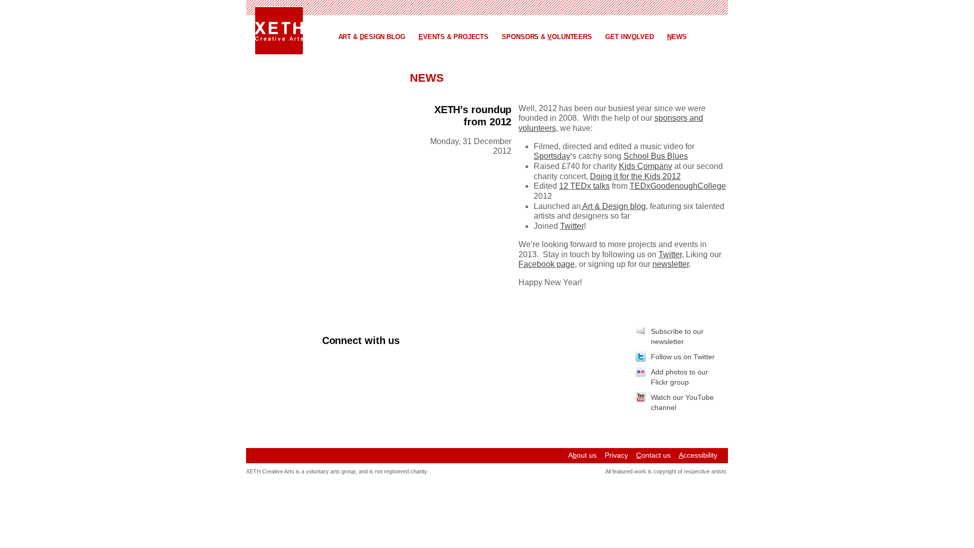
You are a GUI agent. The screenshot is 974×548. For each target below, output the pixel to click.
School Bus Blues (655, 156)
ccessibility (698, 455)
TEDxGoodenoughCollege (678, 186)
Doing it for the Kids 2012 (635, 176)
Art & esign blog (371, 37)
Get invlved (629, 37)
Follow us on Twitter (683, 357)
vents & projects (454, 37)
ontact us (653, 455)
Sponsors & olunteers (547, 37)
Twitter (572, 226)
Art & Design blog (613, 206)
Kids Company (645, 166)
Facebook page (546, 264)
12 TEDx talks (584, 186)
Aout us (582, 455)
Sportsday (552, 156)
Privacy (616, 455)
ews (677, 37)
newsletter (670, 264)
